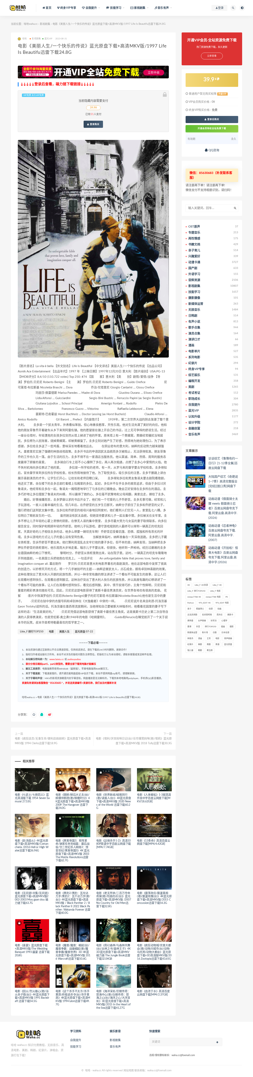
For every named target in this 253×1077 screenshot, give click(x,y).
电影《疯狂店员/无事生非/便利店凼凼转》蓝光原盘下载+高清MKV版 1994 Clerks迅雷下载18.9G (53, 741)
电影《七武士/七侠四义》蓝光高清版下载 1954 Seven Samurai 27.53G (32, 798)
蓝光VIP (48, 39)
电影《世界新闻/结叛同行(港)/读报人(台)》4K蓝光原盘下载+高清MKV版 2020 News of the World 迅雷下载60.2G (113, 801)
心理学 (224, 621)
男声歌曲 (228, 639)
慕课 (189, 627)
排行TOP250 (210, 627)
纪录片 (190, 644)
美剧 (200, 644)
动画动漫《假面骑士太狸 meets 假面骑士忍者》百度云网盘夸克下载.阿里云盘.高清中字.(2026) (223, 508)
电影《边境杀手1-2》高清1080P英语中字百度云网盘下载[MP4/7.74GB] (113, 844)
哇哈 (87, 1070)
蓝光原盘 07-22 (84, 631)
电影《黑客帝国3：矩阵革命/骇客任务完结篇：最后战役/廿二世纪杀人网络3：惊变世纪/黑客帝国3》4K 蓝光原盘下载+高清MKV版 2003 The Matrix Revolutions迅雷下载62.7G (73, 850)
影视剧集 (45, 24)
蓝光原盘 (228, 644)
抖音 (198, 627)
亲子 (189, 609)
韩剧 (200, 650)
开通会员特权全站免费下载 (212, 128)
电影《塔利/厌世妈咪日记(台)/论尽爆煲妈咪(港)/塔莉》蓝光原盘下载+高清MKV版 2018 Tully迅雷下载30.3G (134, 741)
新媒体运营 (192, 633)
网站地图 (129, 1070)
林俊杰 (190, 639)
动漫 (211, 609)
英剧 (209, 644)
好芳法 (214, 621)
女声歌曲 (202, 621)
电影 (51, 631)
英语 (217, 644)
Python (190, 603)
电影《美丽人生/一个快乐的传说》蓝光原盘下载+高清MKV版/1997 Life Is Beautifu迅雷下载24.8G (89, 697)
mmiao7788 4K (194, 597)
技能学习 (75, 1046)
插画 (223, 627)
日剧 (215, 633)
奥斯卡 (230, 615)
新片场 (205, 633)
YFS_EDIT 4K (205, 603)
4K (188, 585)
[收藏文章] (34, 715)
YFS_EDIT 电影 (222, 603)
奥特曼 (190, 621)
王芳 (209, 639)
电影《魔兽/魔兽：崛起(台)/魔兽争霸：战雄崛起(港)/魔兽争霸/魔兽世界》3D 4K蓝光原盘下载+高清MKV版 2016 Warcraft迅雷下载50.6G (73, 952)
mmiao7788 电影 (213, 597)
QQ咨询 (213, 150)
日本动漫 (225, 633)
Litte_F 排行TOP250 (31, 631)
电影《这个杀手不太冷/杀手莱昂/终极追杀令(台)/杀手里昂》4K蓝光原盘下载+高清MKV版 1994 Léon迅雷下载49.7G (73, 998)
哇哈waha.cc (31, 24)
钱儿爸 (190, 650)
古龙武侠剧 (192, 615)
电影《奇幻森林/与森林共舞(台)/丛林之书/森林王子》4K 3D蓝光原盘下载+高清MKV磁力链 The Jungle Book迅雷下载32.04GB (113, 952)
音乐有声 (115, 1046)
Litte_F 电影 (215, 591)
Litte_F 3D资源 (201, 585)
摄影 (232, 627)
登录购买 (94, 124)
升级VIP (222, 94)
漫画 (200, 639)
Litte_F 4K (217, 585)
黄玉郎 (210, 650)
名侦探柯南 (207, 615)
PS (227, 597)
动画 (219, 609)
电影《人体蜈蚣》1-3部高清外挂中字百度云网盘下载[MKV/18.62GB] (154, 798)
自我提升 (75, 1040)
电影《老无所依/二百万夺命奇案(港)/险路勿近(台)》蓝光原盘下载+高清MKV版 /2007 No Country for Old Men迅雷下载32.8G (113, 900)
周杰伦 (220, 615)
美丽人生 (64, 631)
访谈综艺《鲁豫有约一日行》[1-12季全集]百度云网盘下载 (223, 463)
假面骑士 (200, 609)
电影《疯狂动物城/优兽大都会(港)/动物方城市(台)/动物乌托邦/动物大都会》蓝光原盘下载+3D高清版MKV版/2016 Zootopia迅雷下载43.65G (154, 952)
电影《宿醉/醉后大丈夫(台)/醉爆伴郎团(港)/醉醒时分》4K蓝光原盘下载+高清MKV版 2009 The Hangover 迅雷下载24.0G (73, 801)
